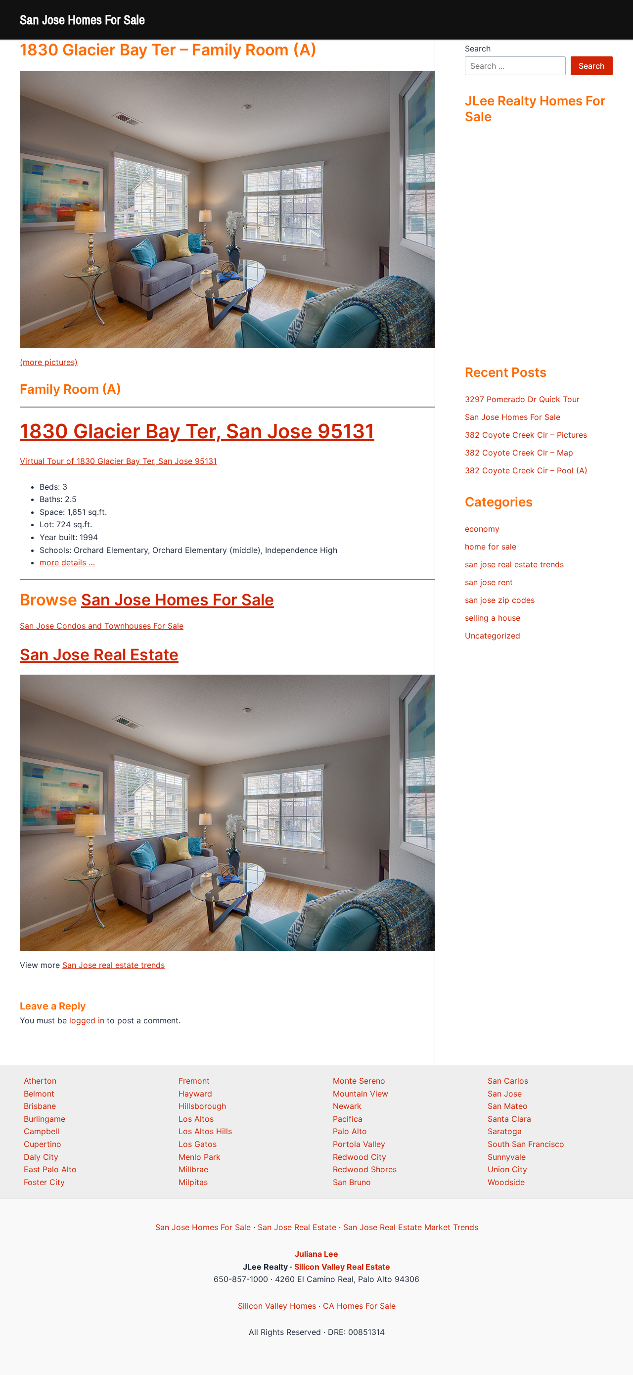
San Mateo (508, 1106)
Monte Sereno (359, 1081)
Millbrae (193, 1169)
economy (482, 529)
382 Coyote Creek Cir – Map (519, 453)
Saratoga (505, 1131)
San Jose (505, 1094)
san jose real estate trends (514, 564)
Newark (347, 1106)
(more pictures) (49, 362)
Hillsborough (202, 1106)
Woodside (506, 1182)
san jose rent (489, 582)
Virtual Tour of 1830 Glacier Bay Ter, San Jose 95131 (118, 461)
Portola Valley (359, 1144)
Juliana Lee (316, 1254)
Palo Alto (350, 1131)
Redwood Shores (365, 1169)
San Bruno (352, 1182)
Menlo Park (200, 1157)
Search (478, 48)
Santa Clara (509, 1119)
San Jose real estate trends (113, 965)
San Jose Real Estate (99, 654)
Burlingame (44, 1119)
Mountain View (360, 1094)
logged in (86, 1020)
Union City (507, 1169)
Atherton (40, 1081)
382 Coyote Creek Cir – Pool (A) (526, 470)
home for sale (490, 546)
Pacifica (347, 1119)
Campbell (41, 1131)
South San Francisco (526, 1144)
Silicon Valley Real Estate (342, 1267)
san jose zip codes (500, 600)
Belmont (39, 1094)
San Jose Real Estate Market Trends (410, 1227)
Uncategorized (492, 636)
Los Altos (196, 1119)
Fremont (194, 1081)
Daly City (41, 1157)
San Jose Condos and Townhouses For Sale (101, 626)
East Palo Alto (50, 1169)
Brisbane (40, 1106)
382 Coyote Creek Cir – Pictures (526, 435)
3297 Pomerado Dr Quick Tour (522, 399)
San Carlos (508, 1081)
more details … (67, 562)
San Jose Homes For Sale (82, 19)
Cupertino (42, 1144)
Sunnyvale (507, 1157)
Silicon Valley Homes (277, 1306)
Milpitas (193, 1182)
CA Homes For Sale (359, 1306)
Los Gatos (198, 1144)
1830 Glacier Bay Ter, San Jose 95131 (197, 431)
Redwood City (359, 1157)
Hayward (195, 1094)
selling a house (492, 618)
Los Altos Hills (205, 1131)
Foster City (44, 1182)
